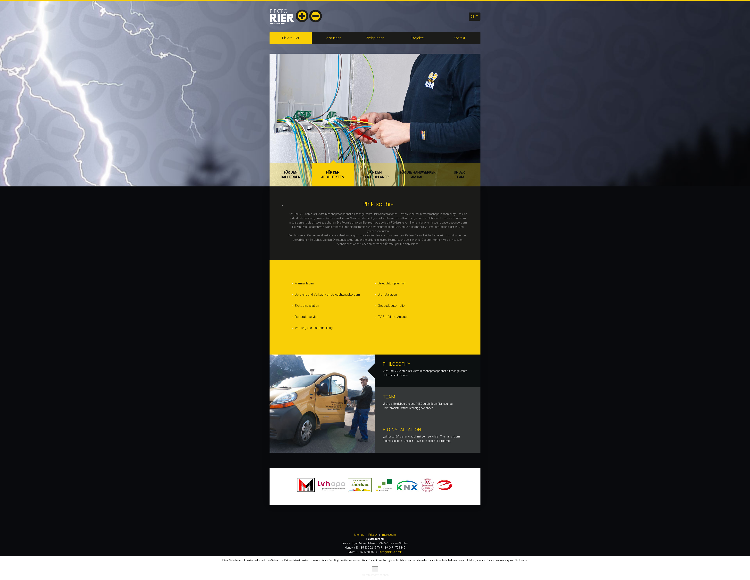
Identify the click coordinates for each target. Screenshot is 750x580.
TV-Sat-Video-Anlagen (393, 317)
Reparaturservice (306, 317)
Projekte (417, 38)
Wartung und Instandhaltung (314, 328)
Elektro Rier (290, 38)
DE (473, 16)
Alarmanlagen (304, 283)
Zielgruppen (375, 38)
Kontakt (459, 38)
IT (476, 16)
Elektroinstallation (307, 305)
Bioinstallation (387, 294)
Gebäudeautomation (392, 305)
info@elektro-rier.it (390, 551)
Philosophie (378, 204)
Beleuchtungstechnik (392, 283)
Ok (375, 569)
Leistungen (332, 38)
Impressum (389, 534)
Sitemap (359, 534)
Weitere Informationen (375, 574)
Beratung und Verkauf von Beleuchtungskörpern (327, 294)
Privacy (373, 534)
